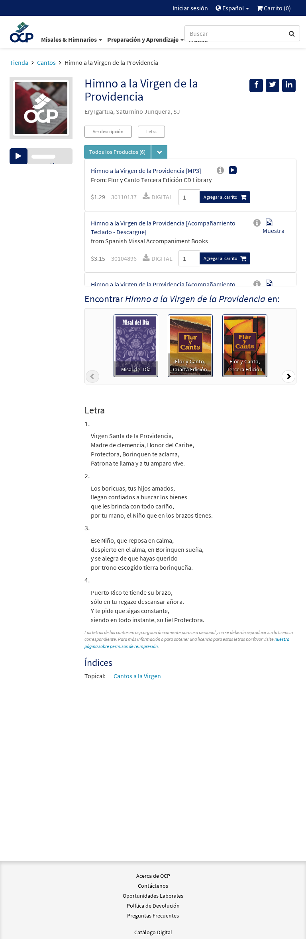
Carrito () (277, 8)
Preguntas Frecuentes (153, 915)
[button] (92, 378)
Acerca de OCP (153, 875)
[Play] (18, 156)
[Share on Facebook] (256, 85)
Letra (151, 131)
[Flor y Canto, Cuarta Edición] (190, 345)
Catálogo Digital (153, 932)
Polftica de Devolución (153, 905)
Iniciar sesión (190, 8)
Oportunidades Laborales (153, 895)
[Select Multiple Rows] (159, 152)
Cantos (46, 62)
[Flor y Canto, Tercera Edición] (244, 345)
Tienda (19, 62)
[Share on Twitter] (272, 85)
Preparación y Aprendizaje (143, 39)
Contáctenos (153, 885)
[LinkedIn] (289, 85)
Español (233, 8)
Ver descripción (108, 131)
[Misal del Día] (136, 345)
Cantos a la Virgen (137, 676)
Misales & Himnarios (69, 39)
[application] (41, 156)
